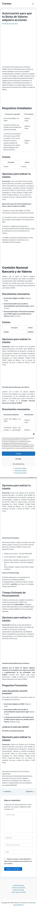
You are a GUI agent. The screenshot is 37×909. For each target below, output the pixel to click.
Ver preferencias (18, 464)
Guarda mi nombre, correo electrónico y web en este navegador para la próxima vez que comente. (18, 861)
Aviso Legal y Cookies (20, 468)
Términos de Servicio (18, 888)
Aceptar (18, 453)
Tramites (6, 3)
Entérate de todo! (18, 885)
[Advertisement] (18, 44)
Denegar (18, 459)
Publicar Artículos (18, 890)
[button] (34, 434)
